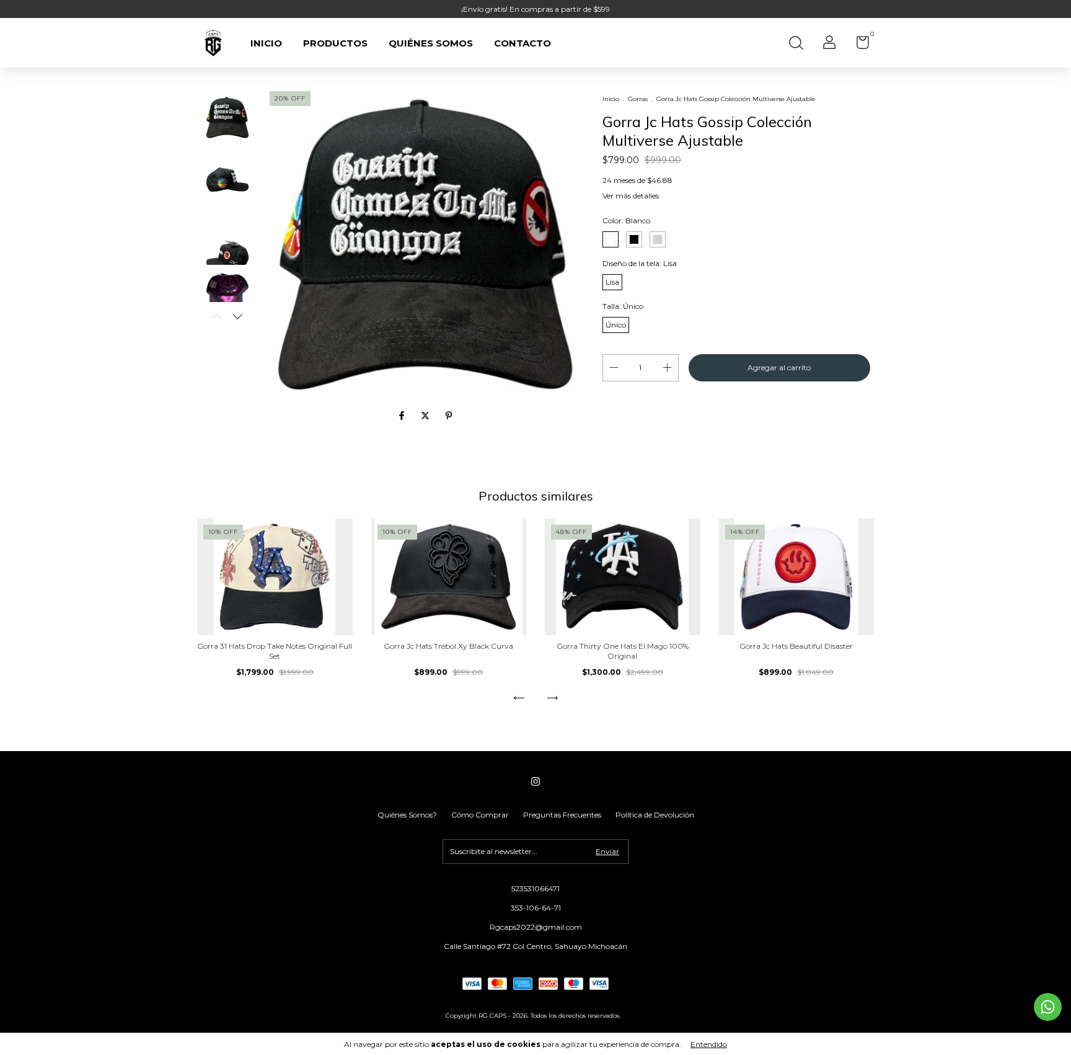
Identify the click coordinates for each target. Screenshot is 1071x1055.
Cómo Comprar (480, 814)
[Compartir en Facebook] (402, 415)
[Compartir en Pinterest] (448, 415)
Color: (626, 220)
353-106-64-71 (536, 907)
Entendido (708, 1044)
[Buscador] (796, 44)
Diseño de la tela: (639, 263)
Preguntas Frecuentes (562, 814)
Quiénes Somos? (407, 814)
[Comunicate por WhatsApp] (1048, 1007)
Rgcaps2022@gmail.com (536, 927)
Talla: (622, 306)
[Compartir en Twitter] (426, 415)
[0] (858, 45)
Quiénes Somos (431, 43)
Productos (335, 43)
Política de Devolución (654, 814)
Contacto (522, 43)
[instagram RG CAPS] (535, 781)
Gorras (638, 99)
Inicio (266, 43)
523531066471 (535, 888)
